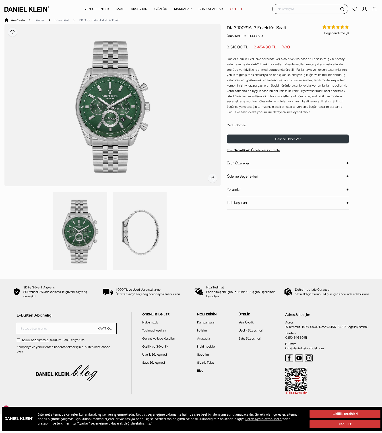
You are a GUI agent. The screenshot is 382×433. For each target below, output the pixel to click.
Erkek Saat (61, 20)
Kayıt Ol (105, 328)
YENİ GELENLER (97, 9)
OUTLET (236, 9)
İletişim (202, 330)
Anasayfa (203, 338)
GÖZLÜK (160, 9)
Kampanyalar (206, 322)
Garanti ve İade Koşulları (158, 338)
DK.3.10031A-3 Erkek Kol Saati (99, 20)
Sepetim (203, 354)
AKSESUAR (139, 9)
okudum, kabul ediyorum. (53, 340)
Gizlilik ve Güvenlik (155, 346)
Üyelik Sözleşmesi (154, 354)
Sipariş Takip (205, 362)
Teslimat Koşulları (154, 330)
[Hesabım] (365, 9)
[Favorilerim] (355, 9)
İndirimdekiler (206, 346)
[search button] (342, 8)
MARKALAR (183, 9)
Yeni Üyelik (246, 322)
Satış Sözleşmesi (153, 362)
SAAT (120, 9)
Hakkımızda (150, 322)
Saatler (39, 20)
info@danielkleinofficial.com (304, 348)
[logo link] (26, 8)
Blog (200, 371)
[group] (112, 105)
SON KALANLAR (211, 9)
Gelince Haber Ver (288, 139)
